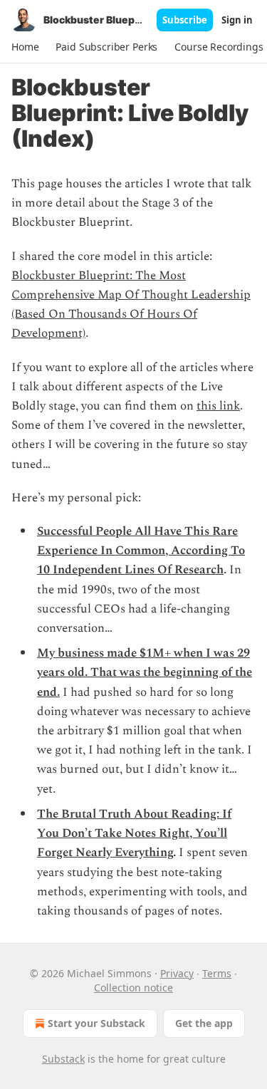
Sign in (237, 20)
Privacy (177, 973)
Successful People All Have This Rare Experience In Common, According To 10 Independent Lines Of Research (141, 550)
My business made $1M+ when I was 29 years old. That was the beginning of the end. (144, 672)
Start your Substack (96, 1023)
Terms (216, 973)
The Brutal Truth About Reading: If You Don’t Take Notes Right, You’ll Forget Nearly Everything (134, 833)
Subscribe (184, 20)
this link (218, 406)
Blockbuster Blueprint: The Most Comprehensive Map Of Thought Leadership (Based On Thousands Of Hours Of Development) (131, 304)
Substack (63, 1058)
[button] (25, 47)
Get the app (204, 1023)
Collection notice (133, 987)
